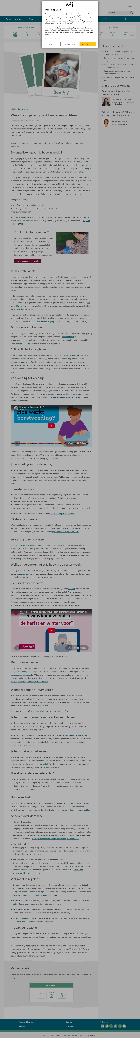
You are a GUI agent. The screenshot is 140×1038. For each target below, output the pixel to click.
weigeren (52, 44)
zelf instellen (70, 44)
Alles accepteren (88, 44)
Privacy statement (50, 39)
